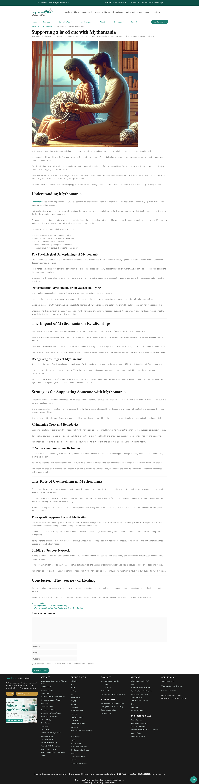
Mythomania (47, 26)
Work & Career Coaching (49, 749)
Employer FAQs (106, 713)
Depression (74, 707)
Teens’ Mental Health (78, 756)
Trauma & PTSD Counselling (50, 746)
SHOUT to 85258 (143, 774)
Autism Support (46, 693)
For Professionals (120, 3)
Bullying (73, 701)
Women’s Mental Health (79, 763)
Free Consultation (160, 22)
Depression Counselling (49, 716)
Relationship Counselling (49, 742)
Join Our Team (136, 733)
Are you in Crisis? (137, 710)
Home (34, 22)
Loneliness (74, 720)
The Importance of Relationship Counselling (50, 606)
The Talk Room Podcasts (139, 701)
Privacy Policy (87, 783)
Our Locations (106, 687)
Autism (73, 694)
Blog (39, 26)
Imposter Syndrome (77, 710)
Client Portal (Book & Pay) (140, 681)
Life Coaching (45, 729)
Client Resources (137, 697)
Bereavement (75, 697)
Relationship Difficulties (79, 747)
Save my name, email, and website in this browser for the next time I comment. (65, 664)
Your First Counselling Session (141, 691)
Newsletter (135, 707)
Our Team (104, 684)
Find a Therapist (85, 22)
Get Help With (64, 22)
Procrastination (76, 743)
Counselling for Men (47, 706)
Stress (73, 753)
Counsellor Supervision (139, 726)
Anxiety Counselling (47, 690)
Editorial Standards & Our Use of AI (113, 694)
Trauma (73, 760)
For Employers (134, 3)
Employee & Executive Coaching (112, 707)
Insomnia (74, 714)
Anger (73, 687)
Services (46, 22)
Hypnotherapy (46, 723)
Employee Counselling (108, 710)
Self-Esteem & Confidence (80, 750)
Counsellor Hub (136, 720)
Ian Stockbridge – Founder (110, 681)
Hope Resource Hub (138, 736)
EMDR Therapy (46, 720)
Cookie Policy (98, 783)
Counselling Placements (139, 723)
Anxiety (73, 691)
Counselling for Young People (51, 713)
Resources (118, 22)
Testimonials (105, 691)
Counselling (45, 703)
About (102, 22)
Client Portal (108, 3)
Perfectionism (75, 737)
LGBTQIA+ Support (77, 717)
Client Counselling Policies (140, 694)
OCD (72, 733)
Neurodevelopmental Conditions (82, 730)
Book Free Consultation (169, 691)
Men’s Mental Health (78, 724)
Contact (134, 22)
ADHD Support (46, 687)
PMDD (73, 740)
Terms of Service (110, 783)
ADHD (73, 684)
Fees (132, 684)
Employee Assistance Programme (112, 703)
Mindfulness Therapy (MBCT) (51, 733)
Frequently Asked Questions (140, 687)
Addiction (74, 681)
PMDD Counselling (47, 739)
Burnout (73, 704)
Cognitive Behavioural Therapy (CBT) (53, 697)
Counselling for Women (48, 710)
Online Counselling (47, 736)
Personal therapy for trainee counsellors (144, 730)
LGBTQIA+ (44, 726)
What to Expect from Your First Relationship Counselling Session (58, 608)
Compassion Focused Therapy (51, 700)
